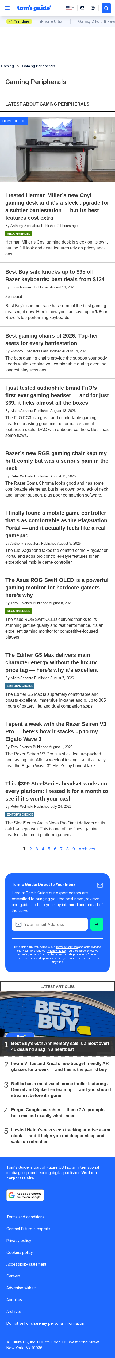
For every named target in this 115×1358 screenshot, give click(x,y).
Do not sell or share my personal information (45, 1323)
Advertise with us (21, 1287)
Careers (13, 1276)
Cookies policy (19, 1252)
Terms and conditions (25, 1217)
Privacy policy (18, 1240)
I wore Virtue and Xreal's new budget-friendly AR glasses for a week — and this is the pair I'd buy (60, 1066)
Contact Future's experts (28, 1228)
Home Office (13, 121)
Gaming (7, 66)
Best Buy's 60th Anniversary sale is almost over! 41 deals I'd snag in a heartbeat (60, 1046)
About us (14, 1299)
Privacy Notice (56, 950)
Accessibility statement (26, 1264)
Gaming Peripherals (38, 66)
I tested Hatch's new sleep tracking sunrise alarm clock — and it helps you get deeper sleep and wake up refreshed (60, 1136)
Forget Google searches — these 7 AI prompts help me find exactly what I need (58, 1112)
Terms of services (67, 946)
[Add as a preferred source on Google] (25, 1195)
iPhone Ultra (51, 21)
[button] (106, 8)
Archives (87, 849)
